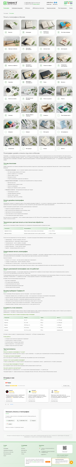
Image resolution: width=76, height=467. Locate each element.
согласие (34, 461)
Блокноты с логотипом (46, 32)
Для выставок (47, 48)
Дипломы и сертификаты (29, 82)
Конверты (46, 115)
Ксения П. (11, 390)
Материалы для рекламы (29, 99)
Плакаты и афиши (48, 65)
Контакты (55, 4)
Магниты (63, 82)
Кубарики (10, 132)
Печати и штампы (12, 98)
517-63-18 (28, 4)
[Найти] (71, 5)
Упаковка (10, 115)
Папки (45, 82)
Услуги (70, 8)
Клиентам (49, 4)
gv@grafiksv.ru (50, 2)
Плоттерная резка (62, 8)
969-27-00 (28, 2)
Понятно (47, 461)
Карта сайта (23, 452)
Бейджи (28, 132)
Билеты (63, 148)
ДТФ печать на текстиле (38, 8)
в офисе (10, 424)
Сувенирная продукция (8, 450)
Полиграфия (6, 448)
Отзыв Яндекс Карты (9, 400)
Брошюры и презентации (29, 65)
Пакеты (63, 98)
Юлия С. (56, 390)
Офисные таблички (12, 48)
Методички (46, 132)
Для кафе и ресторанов (28, 49)
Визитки (10, 32)
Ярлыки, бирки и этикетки (29, 115)
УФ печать (27, 8)
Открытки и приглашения (64, 65)
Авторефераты (64, 132)
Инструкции (29, 148)
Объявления (11, 148)
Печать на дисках (48, 98)
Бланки (45, 148)
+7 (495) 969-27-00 (23, 420)
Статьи (22, 453)
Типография (6, 13)
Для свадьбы (64, 48)
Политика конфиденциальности (62, 456)
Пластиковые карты (65, 115)
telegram (34, 420)
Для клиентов (24, 450)
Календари (28, 32)
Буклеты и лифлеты (12, 65)
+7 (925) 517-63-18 (44, 452)
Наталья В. (34, 390)
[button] (6, 404)
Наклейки (10, 82)
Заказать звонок (36, 4)
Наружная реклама (51, 8)
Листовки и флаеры (65, 32)
